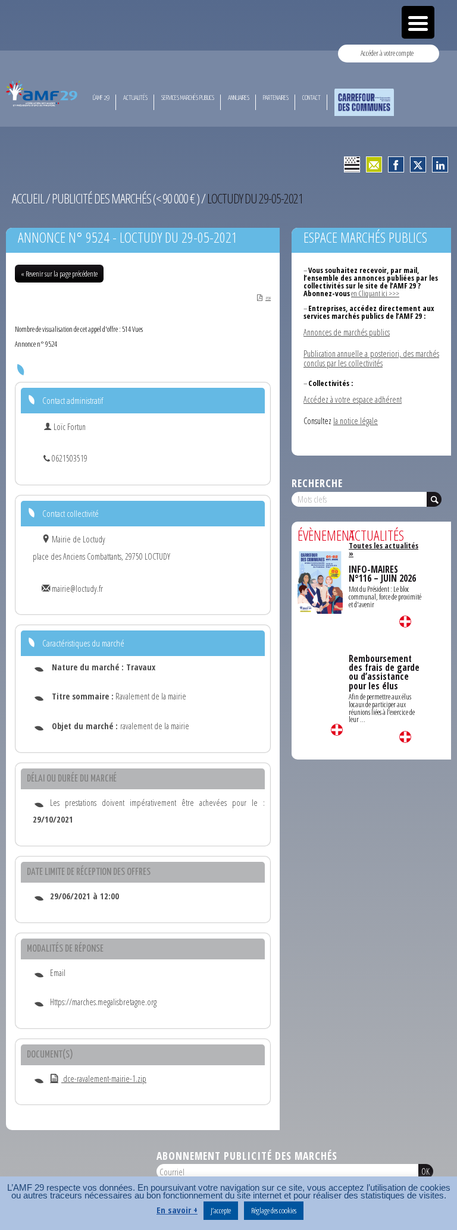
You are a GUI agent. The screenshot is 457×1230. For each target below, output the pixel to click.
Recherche (317, 483)
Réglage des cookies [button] (273, 1210)
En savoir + (177, 1210)
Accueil (28, 198)
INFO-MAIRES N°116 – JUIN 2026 (382, 574)
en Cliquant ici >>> (375, 293)
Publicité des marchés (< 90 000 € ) (125, 198)
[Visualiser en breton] (352, 164)
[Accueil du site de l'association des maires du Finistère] (43, 93)
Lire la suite (337, 730)
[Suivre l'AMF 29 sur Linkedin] (440, 164)
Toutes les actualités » (383, 549)
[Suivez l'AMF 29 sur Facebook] (396, 164)
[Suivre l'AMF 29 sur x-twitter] (418, 164)
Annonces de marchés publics (346, 332)
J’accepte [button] (221, 1210)
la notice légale (355, 420)
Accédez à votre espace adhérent (352, 399)
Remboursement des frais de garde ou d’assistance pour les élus (384, 672)
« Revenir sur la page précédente (59, 273)
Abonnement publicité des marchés (246, 1156)
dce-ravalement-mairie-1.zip (103, 1078)
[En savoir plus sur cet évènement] (320, 581)
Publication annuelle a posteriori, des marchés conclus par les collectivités (371, 358)
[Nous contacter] (374, 164)
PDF (268, 298)
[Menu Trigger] (418, 22)
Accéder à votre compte (387, 53)
